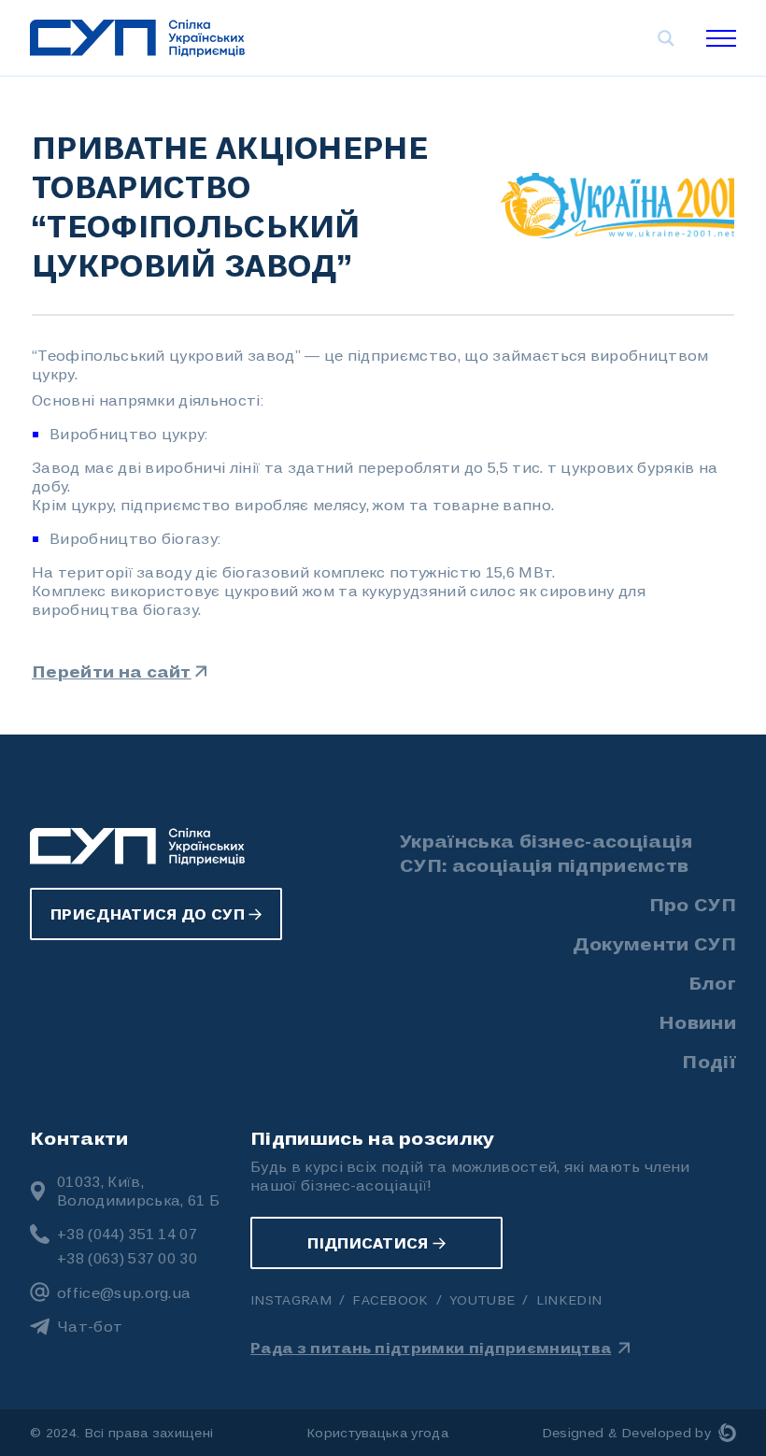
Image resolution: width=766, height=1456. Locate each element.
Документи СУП (654, 943)
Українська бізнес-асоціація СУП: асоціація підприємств (546, 852)
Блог (712, 982)
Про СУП (692, 904)
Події (709, 1061)
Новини (697, 1021)
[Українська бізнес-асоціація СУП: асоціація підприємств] (137, 38)
